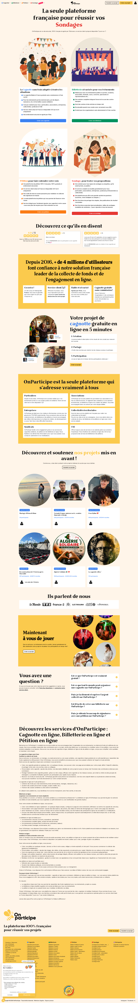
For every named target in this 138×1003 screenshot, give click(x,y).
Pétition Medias (74, 956)
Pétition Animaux (74, 948)
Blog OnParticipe (9, 946)
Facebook (131, 1000)
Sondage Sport (96, 956)
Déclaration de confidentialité (13, 949)
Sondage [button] (37, 3)
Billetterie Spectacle (54, 944)
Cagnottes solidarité (59, 510)
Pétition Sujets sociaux (76, 946)
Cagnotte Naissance (32, 953)
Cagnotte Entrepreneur (33, 958)
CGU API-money (9, 959)
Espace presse (49, 1000)
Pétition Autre (73, 959)
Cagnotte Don (30, 959)
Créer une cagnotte (43, 120)
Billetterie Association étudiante (57, 956)
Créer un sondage (95, 213)
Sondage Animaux (97, 949)
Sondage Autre (96, 961)
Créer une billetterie (95, 120)
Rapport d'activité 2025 (11, 951)
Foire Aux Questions (46, 688)
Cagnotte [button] (6, 3)
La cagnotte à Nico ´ (95, 572)
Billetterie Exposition (54, 963)
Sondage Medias (96, 958)
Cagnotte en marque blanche (121, 944)
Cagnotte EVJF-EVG (32, 954)
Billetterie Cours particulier (55, 966)
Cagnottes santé (93, 568)
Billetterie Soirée (53, 951)
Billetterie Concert (53, 948)
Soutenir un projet (112, 3)
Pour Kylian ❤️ (93, 513)
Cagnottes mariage (24, 510)
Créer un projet (125, 3)
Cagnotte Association (32, 956)
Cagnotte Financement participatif (36, 981)
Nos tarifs (7, 947)
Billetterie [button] (16, 3)
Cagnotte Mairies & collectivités (35, 973)
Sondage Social (96, 948)
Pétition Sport (73, 954)
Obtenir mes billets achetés (12, 956)
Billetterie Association (54, 953)
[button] (92, 677)
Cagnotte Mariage (32, 951)
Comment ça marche (10, 952)
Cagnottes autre (24, 568)
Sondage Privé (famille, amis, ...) (100, 944)
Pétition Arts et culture (76, 953)
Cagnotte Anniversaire (33, 944)
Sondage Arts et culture (98, 954)
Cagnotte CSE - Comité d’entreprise (36, 976)
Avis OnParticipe (9, 944)
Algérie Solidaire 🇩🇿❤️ (62, 572)
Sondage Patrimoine (97, 959)
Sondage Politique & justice (99, 946)
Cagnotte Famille (31, 948)
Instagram (124, 1000)
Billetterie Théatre (53, 946)
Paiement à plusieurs (118, 946)
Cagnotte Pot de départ (33, 946)
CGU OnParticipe (9, 957)
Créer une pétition (43, 212)
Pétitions (69, 24)
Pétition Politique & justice (77, 944)
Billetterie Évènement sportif (56, 959)
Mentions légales (39, 1000)
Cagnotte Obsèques (32, 949)
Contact (7, 954)
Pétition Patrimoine (75, 958)
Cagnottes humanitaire (60, 568)
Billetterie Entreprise (54, 958)
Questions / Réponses (11, 942)
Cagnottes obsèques (94, 510)
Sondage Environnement (98, 951)
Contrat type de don (10, 961)
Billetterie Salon (53, 954)
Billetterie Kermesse (54, 964)
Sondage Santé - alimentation (99, 953)
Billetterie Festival (53, 949)
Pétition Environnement (76, 949)
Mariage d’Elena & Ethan (27, 513)
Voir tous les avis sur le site (31, 241)
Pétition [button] (25, 3)
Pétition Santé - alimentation (77, 951)
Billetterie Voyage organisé (56, 961)
